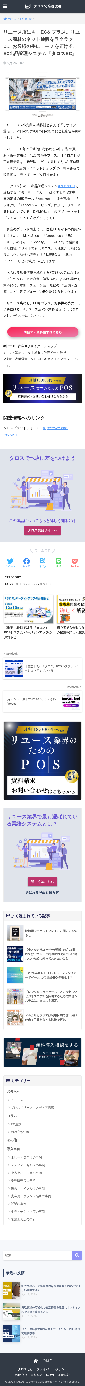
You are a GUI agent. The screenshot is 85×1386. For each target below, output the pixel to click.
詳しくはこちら (42, 881)
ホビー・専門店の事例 (26, 1157)
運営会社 (64, 1375)
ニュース (17, 1100)
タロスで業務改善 (47, 6)
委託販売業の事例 (23, 1180)
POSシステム (27, 584)
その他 (12, 1140)
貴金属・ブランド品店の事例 (31, 1196)
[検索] (77, 1255)
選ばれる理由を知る (41, 892)
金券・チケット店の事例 (28, 1211)
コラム (12, 1116)
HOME (45, 1360)
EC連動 (16, 1124)
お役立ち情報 (20, 1132)
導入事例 (13, 1149)
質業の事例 (18, 1203)
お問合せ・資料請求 (29, 1375)
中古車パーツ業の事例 (26, 1173)
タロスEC (48, 584)
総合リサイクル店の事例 (28, 1188)
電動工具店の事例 (23, 1219)
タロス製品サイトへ (42, 530)
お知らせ (13, 1091)
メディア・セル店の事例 (28, 1165)
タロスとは (25, 1369)
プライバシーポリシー (52, 1369)
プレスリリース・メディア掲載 (32, 1107)
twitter (50, 1375)
